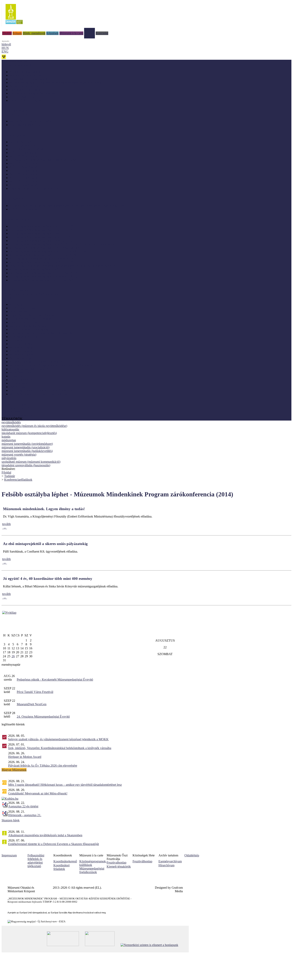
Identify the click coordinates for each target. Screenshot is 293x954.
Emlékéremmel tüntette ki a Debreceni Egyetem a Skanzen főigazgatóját (53, 844)
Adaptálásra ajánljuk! (15, 61)
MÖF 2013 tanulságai (23, 185)
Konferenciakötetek (22, 97)
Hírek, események (34, 33)
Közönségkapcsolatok (23, 336)
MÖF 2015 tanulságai (23, 177)
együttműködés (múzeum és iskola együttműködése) (34, 426)
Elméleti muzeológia (22, 308)
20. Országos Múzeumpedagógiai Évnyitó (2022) (41, 230)
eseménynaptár (11, 664)
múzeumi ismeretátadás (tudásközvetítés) (27, 451)
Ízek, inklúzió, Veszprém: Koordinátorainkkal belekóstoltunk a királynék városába (59, 748)
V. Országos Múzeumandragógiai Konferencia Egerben (44, 248)
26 (13, 656)
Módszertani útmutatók (24, 86)
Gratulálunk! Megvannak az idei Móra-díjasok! (37, 793)
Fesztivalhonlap (116, 862)
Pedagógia (16, 376)
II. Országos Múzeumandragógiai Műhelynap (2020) (43, 159)
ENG (5, 51)
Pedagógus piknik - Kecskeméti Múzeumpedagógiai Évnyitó (55, 679)
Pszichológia (18, 386)
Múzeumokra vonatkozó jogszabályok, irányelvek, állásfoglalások (51, 365)
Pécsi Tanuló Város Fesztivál (35, 692)
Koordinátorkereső (65, 861)
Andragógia (17, 304)
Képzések (52, 33)
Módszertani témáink (15, 111)
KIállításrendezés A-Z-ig (25, 124)
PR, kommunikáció (22, 379)
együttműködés (11, 422)
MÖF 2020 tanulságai (23, 156)
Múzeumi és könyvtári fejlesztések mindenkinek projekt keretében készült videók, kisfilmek (67, 205)
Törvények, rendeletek (16, 408)
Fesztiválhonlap (142, 861)
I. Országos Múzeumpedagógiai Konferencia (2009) (42, 280)
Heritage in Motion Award (24, 756)
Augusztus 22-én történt (23, 806)
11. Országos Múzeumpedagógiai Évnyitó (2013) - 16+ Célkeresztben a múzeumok (62, 244)
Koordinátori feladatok (61, 867)
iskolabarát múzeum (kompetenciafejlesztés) (29, 433)
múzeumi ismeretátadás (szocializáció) (25, 447)
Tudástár (89, 29)
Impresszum (9, 855)
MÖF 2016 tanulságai (23, 174)
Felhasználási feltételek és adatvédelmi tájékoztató (36, 861)
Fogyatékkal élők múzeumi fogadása (33, 315)
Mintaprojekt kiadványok (25, 75)
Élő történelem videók (23, 209)
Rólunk (17, 33)
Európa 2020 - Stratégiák (25, 100)
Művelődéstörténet (21, 372)
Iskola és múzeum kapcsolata (28, 326)
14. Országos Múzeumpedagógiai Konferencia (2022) (43, 226)
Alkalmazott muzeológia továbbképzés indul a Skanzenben (45, 835)
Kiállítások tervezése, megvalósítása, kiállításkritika (42, 333)
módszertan (9, 440)
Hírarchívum (166, 865)
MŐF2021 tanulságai (23, 152)
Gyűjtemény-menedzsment (26, 322)
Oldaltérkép (191, 855)
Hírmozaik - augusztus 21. (24, 815)
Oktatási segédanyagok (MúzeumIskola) (35, 93)
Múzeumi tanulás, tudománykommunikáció (37, 361)
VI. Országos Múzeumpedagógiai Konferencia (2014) (44, 262)
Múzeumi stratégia (21, 358)
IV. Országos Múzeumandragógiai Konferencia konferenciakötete (51, 251)
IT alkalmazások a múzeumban (29, 329)
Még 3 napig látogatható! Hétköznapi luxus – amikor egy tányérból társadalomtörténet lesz (65, 784)
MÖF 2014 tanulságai (23, 181)
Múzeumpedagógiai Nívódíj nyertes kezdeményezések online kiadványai (55, 82)
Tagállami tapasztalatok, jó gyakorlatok (34, 188)
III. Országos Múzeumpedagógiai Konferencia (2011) (43, 276)
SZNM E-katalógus (14, 404)
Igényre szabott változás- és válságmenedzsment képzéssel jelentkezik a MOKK (58, 739)
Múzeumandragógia (22, 347)
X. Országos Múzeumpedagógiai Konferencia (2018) (43, 255)
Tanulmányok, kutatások (25, 89)
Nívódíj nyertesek (21, 142)
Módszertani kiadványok (25, 71)
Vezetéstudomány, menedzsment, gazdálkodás (38, 394)
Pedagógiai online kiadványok (29, 79)
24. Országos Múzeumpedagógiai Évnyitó (43, 716)
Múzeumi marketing (22, 351)
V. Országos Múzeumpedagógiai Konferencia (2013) (43, 269)
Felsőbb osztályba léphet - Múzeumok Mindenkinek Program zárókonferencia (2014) (63, 265)
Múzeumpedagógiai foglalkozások (91, 870)
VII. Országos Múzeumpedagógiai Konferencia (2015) (44, 258)
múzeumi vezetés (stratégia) (19, 454)
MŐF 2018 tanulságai (23, 167)
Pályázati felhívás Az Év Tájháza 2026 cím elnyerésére (42, 765)
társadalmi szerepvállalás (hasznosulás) (26, 465)
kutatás (6, 436)
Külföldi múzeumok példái (26, 149)
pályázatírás (9, 458)
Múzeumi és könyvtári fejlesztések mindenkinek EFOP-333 (39, 294)
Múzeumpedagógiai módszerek (29, 369)
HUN (5, 48)
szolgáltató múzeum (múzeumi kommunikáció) (31, 461)
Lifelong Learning (21, 343)
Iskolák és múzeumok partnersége (31, 121)
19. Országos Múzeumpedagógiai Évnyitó (36, 233)
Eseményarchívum (170, 861)
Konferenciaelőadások (18, 479)
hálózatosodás (10, 429)
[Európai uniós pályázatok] (9, 612)
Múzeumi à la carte (71, 33)
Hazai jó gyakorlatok (23, 145)
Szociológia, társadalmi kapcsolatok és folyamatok (41, 390)
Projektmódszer (19, 383)
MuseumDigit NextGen (31, 704)
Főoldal (7, 33)
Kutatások (16, 340)
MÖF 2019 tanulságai (23, 163)
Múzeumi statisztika (22, 354)
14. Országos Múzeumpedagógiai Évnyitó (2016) (41, 240)
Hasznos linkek (11, 411)
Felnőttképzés (18, 311)
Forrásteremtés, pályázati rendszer (31, 318)
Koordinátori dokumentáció (19, 415)
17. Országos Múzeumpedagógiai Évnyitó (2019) (41, 237)
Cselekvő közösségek (15, 290)
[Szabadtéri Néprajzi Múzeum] (14, 25)
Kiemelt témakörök (119, 866)
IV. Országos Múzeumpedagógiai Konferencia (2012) (43, 273)
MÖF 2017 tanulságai (23, 170)
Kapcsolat (102, 33)
